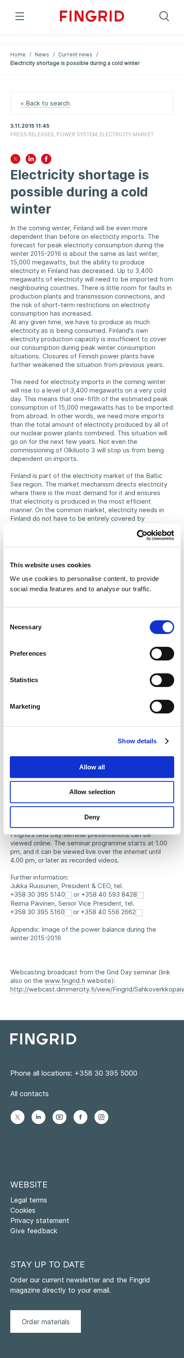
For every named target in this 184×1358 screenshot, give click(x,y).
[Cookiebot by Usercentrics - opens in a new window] (136, 535)
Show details (137, 741)
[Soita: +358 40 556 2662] (139, 912)
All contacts (29, 1093)
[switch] (162, 653)
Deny (92, 817)
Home (18, 54)
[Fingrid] (92, 17)
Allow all (92, 767)
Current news (75, 54)
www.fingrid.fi (65, 981)
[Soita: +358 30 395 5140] (68, 895)
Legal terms (28, 1200)
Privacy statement (39, 1220)
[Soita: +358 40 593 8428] (140, 895)
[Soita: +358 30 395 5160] (68, 912)
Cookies (23, 1210)
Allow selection (92, 791)
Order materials (46, 1321)
